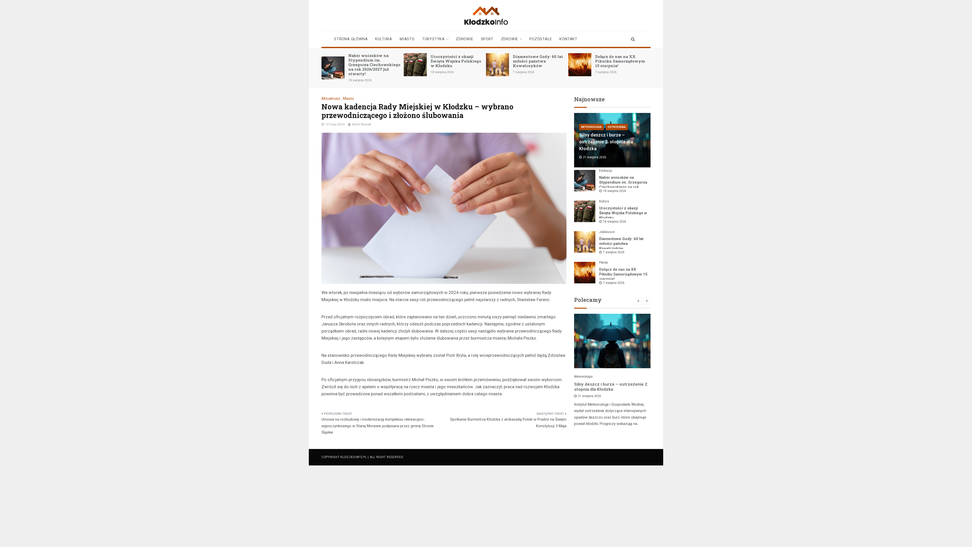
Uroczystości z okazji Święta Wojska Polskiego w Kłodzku (456, 61)
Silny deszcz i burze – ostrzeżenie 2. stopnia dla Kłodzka (606, 141)
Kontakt (568, 39)
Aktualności (330, 98)
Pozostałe (540, 39)
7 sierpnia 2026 (613, 252)
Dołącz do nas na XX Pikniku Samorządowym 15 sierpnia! (620, 61)
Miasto (407, 39)
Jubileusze (607, 232)
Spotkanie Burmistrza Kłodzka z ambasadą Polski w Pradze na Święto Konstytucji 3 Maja (508, 422)
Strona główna (351, 39)
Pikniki (603, 262)
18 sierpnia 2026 (614, 191)
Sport (487, 39)
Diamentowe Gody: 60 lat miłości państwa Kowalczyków (538, 61)
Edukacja (605, 170)
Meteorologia (591, 127)
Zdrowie (464, 39)
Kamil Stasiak (361, 124)
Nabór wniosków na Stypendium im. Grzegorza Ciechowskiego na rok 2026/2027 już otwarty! (374, 64)
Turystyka (433, 39)
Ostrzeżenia (617, 127)
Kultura (383, 39)
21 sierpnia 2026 (589, 396)
